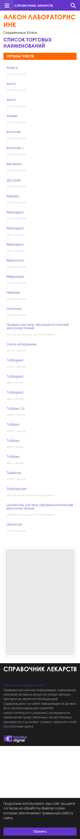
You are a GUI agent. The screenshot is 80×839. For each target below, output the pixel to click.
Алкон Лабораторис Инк (39, 21)
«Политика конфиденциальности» (24, 685)
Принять (40, 831)
